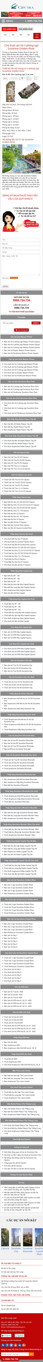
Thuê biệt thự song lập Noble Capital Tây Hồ (21, 868)
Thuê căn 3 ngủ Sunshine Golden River (19, 907)
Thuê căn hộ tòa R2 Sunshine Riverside (19, 763)
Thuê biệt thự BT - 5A (12, 604)
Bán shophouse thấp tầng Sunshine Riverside (21, 782)
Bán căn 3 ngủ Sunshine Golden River (18, 888)
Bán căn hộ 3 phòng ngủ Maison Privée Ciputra (22, 344)
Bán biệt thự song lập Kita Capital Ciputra (19, 587)
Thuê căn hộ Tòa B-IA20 (13, 1023)
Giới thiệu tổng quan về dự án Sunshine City (21, 1152)
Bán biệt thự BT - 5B (11, 579)
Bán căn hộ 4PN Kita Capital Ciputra (17, 638)
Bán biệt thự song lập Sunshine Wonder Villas (21, 815)
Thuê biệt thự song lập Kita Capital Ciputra (20, 612)
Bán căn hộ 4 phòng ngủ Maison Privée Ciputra (22, 347)
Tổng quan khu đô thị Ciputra (15, 1163)
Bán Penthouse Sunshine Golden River (19, 893)
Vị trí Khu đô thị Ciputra (13, 1166)
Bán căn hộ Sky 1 (10, 935)
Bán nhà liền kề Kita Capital (14, 593)
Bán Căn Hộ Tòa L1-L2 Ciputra (16, 466)
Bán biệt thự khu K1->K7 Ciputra (16, 516)
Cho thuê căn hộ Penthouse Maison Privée (20, 376)
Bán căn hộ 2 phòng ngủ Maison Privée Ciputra (22, 342)
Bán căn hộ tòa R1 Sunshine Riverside (18, 740)
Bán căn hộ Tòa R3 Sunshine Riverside (19, 746)
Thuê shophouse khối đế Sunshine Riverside (21, 796)
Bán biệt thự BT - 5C (12, 581)
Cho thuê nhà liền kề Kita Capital (16, 621)
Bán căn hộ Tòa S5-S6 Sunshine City (18, 671)
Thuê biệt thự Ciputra (21, 1139)
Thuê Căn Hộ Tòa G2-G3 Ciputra (16, 480)
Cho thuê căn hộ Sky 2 (12, 972)
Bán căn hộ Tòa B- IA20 (13, 997)
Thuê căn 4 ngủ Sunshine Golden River (19, 910)
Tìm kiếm (37, 36)
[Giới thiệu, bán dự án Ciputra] (21, 10)
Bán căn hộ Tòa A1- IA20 (13, 992)
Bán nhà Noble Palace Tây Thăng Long (19, 1109)
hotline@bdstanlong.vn (15, 1327)
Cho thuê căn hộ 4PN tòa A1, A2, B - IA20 (19, 1031)
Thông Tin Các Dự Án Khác (21, 1175)
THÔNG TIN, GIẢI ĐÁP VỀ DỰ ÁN (14, 1276)
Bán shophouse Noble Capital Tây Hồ (18, 852)
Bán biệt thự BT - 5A (11, 576)
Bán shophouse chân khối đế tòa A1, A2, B (20, 1048)
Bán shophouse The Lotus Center (17, 1081)
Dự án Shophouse (8, 1305)
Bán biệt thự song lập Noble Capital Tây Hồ (20, 849)
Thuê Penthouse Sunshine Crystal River (19, 966)
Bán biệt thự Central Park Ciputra (16, 525)
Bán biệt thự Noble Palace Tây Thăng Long (20, 1112)
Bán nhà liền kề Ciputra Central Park (18, 528)
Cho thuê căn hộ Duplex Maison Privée (19, 373)
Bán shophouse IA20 (12, 1045)
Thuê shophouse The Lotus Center (17, 1098)
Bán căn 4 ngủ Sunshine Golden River (18, 891)
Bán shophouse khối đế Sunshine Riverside (20, 779)
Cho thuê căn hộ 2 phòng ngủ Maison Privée (21, 364)
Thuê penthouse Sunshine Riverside (18, 768)
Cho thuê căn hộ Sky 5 (12, 981)
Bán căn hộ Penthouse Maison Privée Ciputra (21, 353)
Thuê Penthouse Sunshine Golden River (19, 913)
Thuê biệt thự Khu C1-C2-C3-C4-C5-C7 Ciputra (22, 550)
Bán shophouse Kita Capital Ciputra (17, 590)
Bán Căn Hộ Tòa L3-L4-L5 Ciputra (17, 469)
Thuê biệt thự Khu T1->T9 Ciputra (17, 556)
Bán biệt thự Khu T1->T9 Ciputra (16, 511)
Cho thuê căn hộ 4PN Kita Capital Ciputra (19, 654)
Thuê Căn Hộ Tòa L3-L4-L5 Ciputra (17, 491)
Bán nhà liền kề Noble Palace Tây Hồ (18, 424)
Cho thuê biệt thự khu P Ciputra (16, 539)
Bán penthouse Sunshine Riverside (17, 749)
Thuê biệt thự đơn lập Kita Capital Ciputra (19, 615)
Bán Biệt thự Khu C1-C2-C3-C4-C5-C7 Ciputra (21, 505)
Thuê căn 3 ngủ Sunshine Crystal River (19, 961)
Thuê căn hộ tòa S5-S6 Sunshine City (18, 688)
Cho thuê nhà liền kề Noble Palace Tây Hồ (20, 441)
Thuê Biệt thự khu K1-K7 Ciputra (16, 562)
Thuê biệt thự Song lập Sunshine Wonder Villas (22, 832)
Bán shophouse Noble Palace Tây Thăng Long (21, 1114)
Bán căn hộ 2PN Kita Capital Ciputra (17, 632)
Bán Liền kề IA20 (10, 1042)
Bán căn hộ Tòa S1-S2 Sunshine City (18, 665)
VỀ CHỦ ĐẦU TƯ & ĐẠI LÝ (11, 1263)
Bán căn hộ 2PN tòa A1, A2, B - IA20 (18, 1000)
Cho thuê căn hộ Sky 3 (12, 975)
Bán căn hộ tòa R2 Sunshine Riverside (18, 743)
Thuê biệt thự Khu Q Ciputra (14, 559)
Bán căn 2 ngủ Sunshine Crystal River (18, 924)
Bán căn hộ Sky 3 (10, 941)
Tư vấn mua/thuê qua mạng (21, 312)
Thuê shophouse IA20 (12, 1062)
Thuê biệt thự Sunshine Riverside (16, 802)
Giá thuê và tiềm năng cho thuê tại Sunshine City (22, 1155)
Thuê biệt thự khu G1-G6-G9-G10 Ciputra (20, 547)
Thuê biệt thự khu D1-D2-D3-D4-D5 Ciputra (20, 553)
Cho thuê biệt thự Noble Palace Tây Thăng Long (22, 1128)
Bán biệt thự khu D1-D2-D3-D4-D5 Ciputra (20, 508)
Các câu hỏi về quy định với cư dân (15, 1287)
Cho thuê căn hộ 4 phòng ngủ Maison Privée (21, 370)
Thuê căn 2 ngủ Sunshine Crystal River (19, 958)
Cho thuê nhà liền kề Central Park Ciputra (20, 545)
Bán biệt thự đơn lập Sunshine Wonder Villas (21, 813)
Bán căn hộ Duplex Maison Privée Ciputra (20, 350)
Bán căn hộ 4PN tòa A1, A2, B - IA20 (18, 1006)
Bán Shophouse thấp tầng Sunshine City (19, 709)
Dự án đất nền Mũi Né (10, 1309)
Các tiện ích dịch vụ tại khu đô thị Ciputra (19, 1169)
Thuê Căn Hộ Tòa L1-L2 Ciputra (16, 488)
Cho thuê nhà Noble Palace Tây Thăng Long (21, 1125)
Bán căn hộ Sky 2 (10, 938)
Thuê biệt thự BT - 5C (12, 610)
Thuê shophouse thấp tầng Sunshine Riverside (22, 799)
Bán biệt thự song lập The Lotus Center (19, 1078)
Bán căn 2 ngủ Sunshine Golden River (18, 885)
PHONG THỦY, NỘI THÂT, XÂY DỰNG (15, 1295)
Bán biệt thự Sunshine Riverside (16, 785)
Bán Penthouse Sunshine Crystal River (18, 932)
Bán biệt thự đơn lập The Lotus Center (18, 1075)
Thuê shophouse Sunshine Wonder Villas (19, 835)
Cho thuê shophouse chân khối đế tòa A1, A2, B (22, 1065)
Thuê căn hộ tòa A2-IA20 (13, 1020)
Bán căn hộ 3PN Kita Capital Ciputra (17, 635)
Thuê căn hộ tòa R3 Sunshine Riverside (19, 766)
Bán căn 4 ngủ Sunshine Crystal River (18, 930)
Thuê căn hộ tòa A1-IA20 (13, 1017)
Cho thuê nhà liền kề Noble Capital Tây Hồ (20, 874)
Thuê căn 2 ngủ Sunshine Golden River (19, 904)
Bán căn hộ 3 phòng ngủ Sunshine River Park (21, 389)
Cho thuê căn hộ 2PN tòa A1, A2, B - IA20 (19, 1026)
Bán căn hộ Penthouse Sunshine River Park (20, 392)
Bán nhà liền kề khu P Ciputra (15, 522)
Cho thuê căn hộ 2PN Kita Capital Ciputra (19, 649)
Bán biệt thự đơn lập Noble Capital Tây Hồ (20, 846)
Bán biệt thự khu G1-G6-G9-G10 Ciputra (19, 502)
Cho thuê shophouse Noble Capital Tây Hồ (20, 871)
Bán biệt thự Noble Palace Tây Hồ (17, 427)
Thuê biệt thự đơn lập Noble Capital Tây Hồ (20, 865)
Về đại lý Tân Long (8, 1268)
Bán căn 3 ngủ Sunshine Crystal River (18, 927)
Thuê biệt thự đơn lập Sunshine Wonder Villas (21, 829)
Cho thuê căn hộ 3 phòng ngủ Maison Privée (21, 367)
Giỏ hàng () (23, 330)
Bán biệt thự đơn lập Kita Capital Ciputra (19, 584)
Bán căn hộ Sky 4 (10, 944)
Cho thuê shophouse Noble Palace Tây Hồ (20, 446)
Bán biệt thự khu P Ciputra (14, 519)
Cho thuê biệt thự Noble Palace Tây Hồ (19, 443)
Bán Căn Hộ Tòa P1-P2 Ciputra (16, 463)
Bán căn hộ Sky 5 (10, 947)
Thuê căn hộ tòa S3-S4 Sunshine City (18, 685)
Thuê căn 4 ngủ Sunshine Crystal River (19, 963)
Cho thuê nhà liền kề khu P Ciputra (17, 565)
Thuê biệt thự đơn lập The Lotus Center (19, 1092)
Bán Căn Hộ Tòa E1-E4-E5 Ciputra (17, 460)
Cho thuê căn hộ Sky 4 (12, 978)
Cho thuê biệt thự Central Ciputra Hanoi (19, 542)
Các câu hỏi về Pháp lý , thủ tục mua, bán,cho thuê (21, 1291)
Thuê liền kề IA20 (10, 1059)
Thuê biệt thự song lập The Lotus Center (19, 1095)
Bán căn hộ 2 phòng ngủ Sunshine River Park (21, 386)
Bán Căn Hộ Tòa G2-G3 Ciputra (16, 457)
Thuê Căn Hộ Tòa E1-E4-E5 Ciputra (17, 482)
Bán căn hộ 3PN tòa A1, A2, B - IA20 (18, 1003)
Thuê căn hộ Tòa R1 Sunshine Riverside (19, 760)
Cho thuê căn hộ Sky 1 (12, 969)
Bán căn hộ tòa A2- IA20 (13, 995)
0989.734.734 (34, 21)
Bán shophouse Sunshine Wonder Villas (19, 818)
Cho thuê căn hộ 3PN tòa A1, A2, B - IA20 (19, 1029)
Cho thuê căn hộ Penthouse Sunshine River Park (22, 413)
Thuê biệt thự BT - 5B (12, 607)
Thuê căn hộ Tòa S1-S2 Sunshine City (18, 682)
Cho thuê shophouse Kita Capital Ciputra (19, 618)
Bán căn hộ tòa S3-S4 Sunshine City (18, 668)
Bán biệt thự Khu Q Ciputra (14, 514)
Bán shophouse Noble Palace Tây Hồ (18, 430)
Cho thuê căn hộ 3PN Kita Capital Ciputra (19, 651)
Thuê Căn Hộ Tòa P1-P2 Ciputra (16, 485)
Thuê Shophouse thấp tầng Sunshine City (20, 729)
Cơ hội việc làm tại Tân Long (12, 1272)
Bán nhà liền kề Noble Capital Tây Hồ (18, 854)
